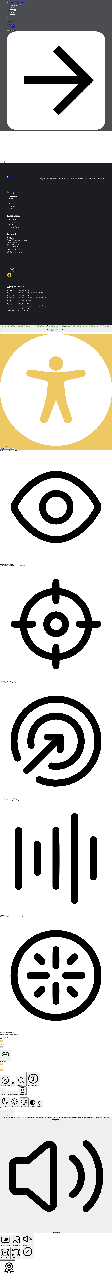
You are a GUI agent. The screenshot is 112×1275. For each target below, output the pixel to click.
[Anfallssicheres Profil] (1, 684)
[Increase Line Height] (1, 1064)
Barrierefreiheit (14, 227)
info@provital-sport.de (15, 252)
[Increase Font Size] (1, 1041)
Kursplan (13, 9)
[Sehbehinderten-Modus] (1, 567)
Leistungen (14, 5)
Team (12, 7)
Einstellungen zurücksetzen (8, 1259)
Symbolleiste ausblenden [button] (7, 448)
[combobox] (56, 328)
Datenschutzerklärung (17, 222)
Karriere (13, 10)
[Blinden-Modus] (1, 918)
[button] (0, 333)
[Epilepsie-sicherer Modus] (1, 1036)
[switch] (0, 567)
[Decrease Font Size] (1, 1047)
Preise (12, 14)
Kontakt (12, 12)
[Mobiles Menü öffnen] (7, 17)
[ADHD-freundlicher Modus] (1, 801)
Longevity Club (24, 4)
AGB (11, 224)
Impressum (13, 219)
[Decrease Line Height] (1, 1070)
